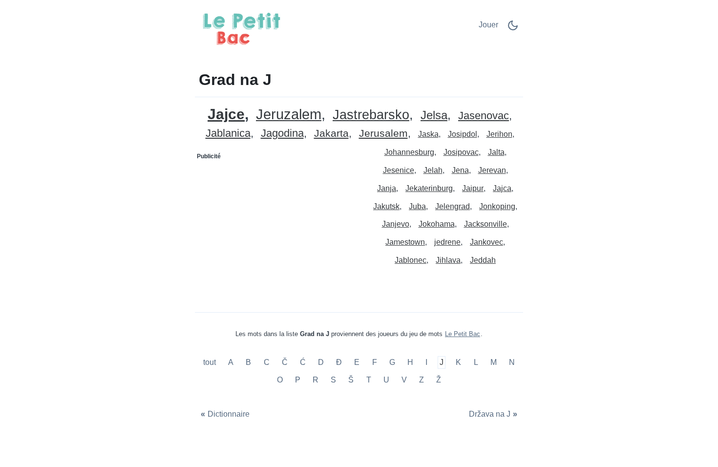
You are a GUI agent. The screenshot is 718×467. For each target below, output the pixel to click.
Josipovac (461, 152)
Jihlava (448, 260)
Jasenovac (483, 116)
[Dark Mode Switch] (513, 28)
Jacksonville (485, 224)
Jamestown (405, 242)
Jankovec (486, 242)
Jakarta (331, 133)
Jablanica (228, 133)
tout (210, 363)
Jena (460, 170)
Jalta (496, 152)
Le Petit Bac (462, 334)
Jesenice (398, 170)
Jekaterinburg (429, 188)
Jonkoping (497, 206)
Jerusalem (383, 133)
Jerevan (492, 170)
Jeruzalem (288, 114)
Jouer (488, 25)
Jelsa (434, 115)
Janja (386, 188)
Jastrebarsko (371, 115)
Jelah (433, 170)
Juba (417, 206)
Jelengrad (452, 206)
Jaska (428, 134)
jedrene (447, 242)
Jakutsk (386, 206)
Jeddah (483, 260)
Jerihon (499, 134)
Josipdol (462, 134)
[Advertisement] (277, 225)
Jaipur (473, 188)
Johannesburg (409, 152)
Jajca (502, 188)
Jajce (226, 114)
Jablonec (410, 260)
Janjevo (395, 224)
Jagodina (282, 133)
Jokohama (437, 224)
